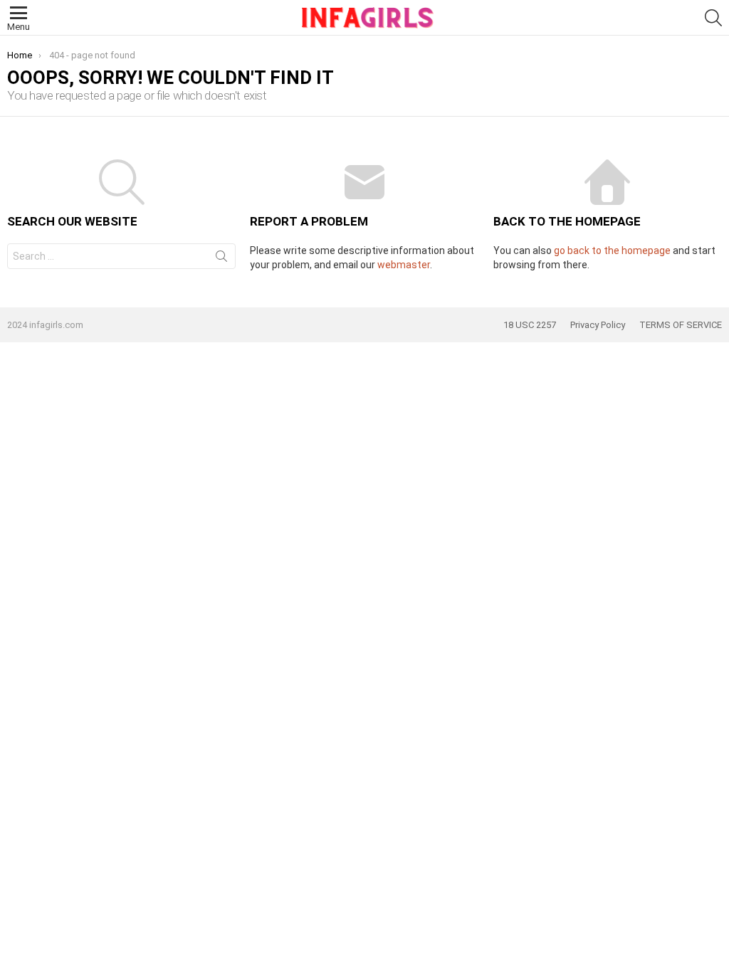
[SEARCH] (713, 18)
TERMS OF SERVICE (680, 324)
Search (221, 259)
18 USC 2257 (529, 324)
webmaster (403, 264)
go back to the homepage (612, 250)
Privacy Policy (597, 324)
